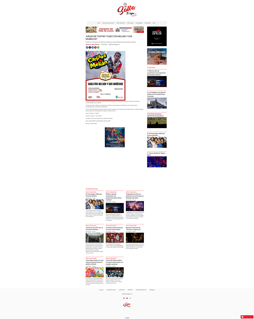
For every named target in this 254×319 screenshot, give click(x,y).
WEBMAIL (130, 289)
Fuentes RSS (121, 289)
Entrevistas (130, 23)
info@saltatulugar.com (127, 293)
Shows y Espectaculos (108, 23)
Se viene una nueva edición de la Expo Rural (155, 115)
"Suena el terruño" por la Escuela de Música (94, 228)
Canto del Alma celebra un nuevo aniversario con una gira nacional (114, 262)
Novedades (148, 23)
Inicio (98, 23)
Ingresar (153, 289)
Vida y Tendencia (120, 23)
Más (154, 23)
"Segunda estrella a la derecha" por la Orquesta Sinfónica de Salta (134, 196)
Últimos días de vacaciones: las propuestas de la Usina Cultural (113, 197)
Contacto (101, 289)
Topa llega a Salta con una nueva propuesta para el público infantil (94, 262)
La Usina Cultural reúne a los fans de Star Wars (114, 228)
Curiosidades (139, 23)
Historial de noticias (111, 289)
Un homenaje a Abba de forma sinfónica (94, 195)
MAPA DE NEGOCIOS (141, 289)
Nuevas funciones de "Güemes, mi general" (133, 228)
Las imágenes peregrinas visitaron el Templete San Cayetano (156, 94)
